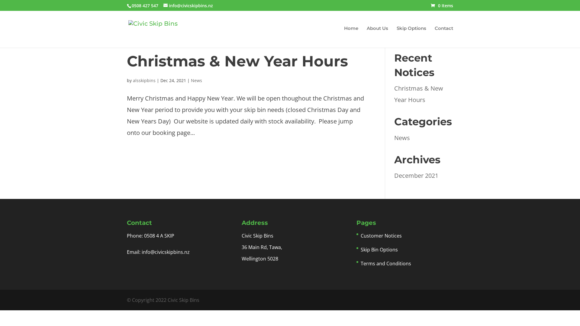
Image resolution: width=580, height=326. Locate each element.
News (196, 80)
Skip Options (411, 28)
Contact (444, 28)
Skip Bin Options (379, 249)
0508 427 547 (145, 5)
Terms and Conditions (386, 263)
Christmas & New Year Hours (237, 61)
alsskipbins (144, 80)
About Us (377, 28)
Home (351, 28)
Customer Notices (381, 235)
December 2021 (416, 175)
